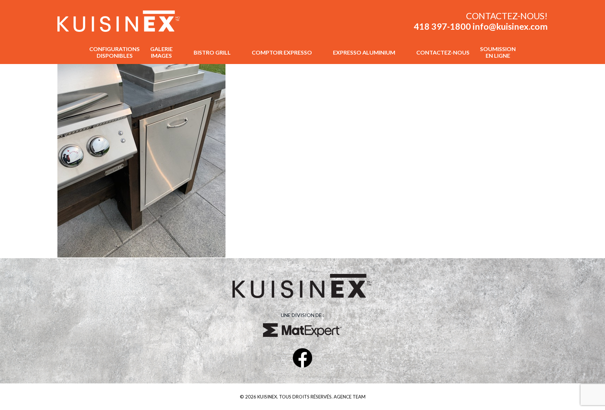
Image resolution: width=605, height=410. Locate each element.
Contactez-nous (443, 52)
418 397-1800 (443, 26)
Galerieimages (161, 52)
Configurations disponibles (114, 52)
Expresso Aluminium (364, 52)
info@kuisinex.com (510, 26)
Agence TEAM (350, 397)
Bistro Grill (212, 52)
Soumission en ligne (498, 52)
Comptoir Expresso (282, 52)
